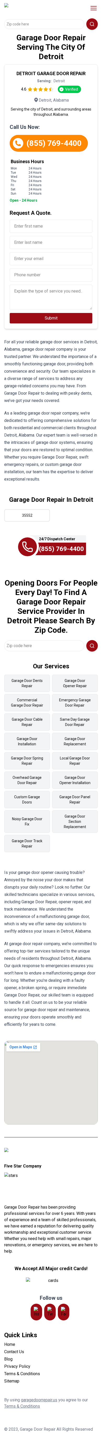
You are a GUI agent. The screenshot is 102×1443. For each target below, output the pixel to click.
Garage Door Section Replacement (75, 821)
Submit (51, 318)
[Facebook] (63, 1312)
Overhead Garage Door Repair (27, 780)
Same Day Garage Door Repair (75, 722)
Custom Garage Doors (27, 799)
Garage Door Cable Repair (27, 722)
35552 (27, 515)
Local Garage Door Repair (75, 760)
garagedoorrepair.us (39, 1399)
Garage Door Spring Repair (27, 760)
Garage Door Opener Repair (75, 683)
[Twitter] (50, 1312)
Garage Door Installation (27, 741)
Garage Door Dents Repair (27, 683)
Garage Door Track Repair (27, 843)
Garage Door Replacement (75, 741)
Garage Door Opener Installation (74, 780)
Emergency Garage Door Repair (75, 702)
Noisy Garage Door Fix (27, 821)
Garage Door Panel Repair (74, 799)
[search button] (92, 24)
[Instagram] (36, 1312)
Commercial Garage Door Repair (27, 702)
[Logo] (37, 8)
